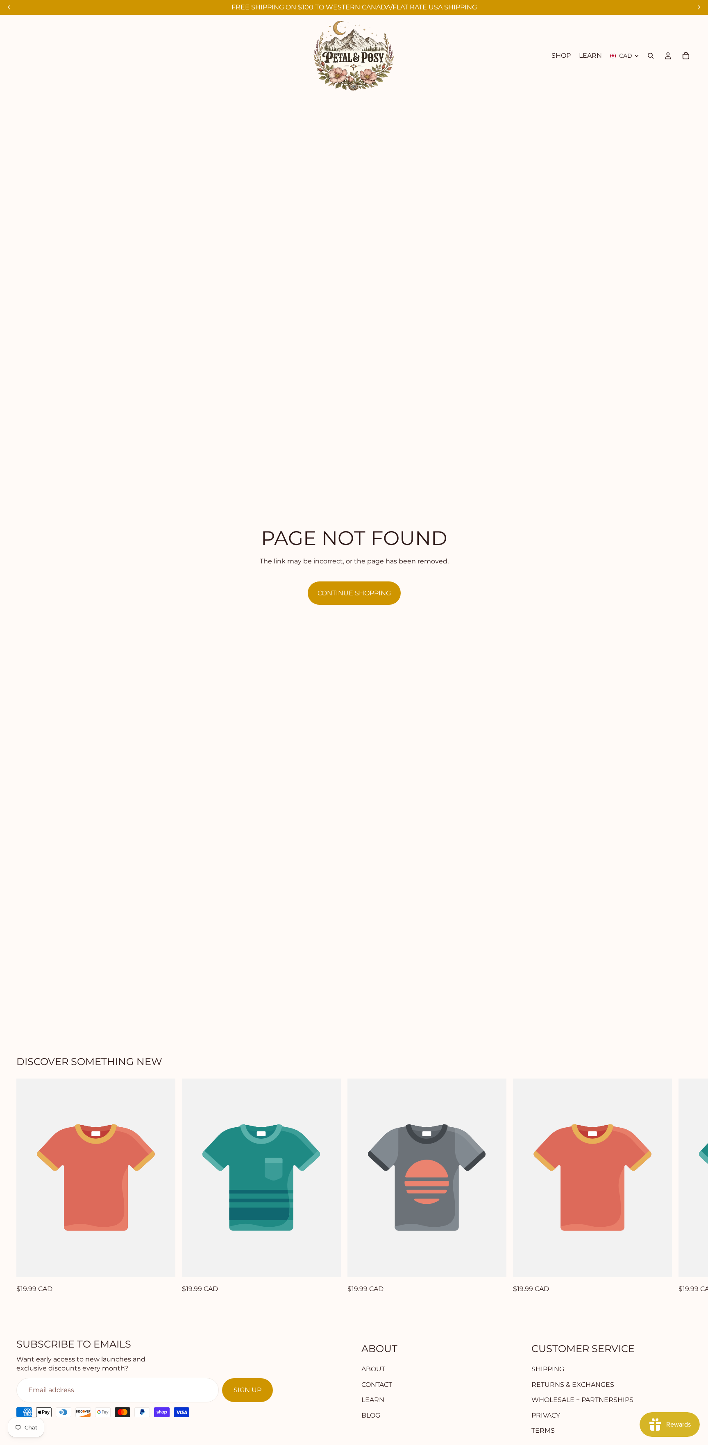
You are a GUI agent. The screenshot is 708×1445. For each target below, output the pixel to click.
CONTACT (376, 1384)
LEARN (372, 1400)
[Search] (651, 56)
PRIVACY (545, 1415)
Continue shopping (354, 593)
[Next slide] (683, 1187)
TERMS (543, 1430)
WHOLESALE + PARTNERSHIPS (582, 1400)
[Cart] (686, 56)
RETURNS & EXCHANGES (572, 1384)
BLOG (370, 1415)
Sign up (247, 1390)
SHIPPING (547, 1369)
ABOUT (373, 1369)
